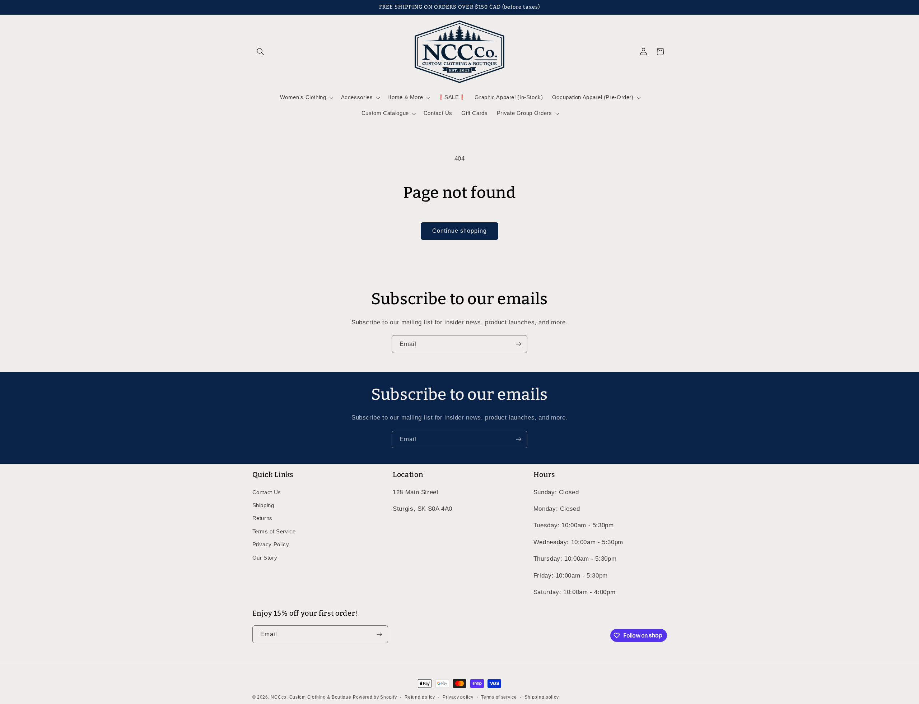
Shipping (263, 505)
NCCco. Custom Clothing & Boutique (311, 697)
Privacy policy (458, 697)
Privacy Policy (270, 544)
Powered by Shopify (375, 697)
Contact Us (266, 492)
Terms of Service (274, 531)
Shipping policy (541, 697)
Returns (262, 518)
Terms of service (499, 697)
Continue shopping (459, 231)
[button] (260, 51)
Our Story (264, 558)
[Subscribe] (518, 344)
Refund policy (420, 697)
